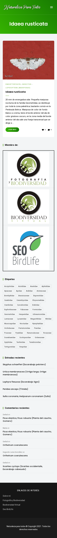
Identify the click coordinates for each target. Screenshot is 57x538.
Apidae (19, 291)
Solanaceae (39, 337)
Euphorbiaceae (10, 309)
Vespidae (23, 346)
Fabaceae (24, 309)
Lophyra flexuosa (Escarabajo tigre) (21, 381)
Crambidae (8, 305)
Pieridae (37, 328)
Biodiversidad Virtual (11, 504)
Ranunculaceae (33, 333)
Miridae (48, 318)
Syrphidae (8, 342)
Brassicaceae (23, 295)
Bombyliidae (9, 295)
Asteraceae (41, 291)
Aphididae (46, 286)
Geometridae (9, 314)
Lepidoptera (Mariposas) (18, 88)
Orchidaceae (9, 328)
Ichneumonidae (39, 314)
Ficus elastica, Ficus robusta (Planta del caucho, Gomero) (27, 419)
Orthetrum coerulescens (15, 445)
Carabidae (8, 300)
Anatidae (33, 286)
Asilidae (29, 291)
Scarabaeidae (9, 337)
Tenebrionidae (35, 342)
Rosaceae (47, 333)
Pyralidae (19, 333)
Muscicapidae (10, 323)
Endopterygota (13, 84)
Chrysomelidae (38, 300)
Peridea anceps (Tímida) (15, 389)
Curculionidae (22, 305)
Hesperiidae (24, 314)
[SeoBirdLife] (28, 248)
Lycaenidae (21, 318)
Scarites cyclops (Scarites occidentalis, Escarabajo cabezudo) (23, 468)
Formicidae (37, 309)
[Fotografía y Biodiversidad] (28, 169)
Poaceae (7, 333)
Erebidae (35, 305)
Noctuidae (24, 323)
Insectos (26, 84)
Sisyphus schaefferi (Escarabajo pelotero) (24, 364)
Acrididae (22, 286)
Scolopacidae (25, 337)
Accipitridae (9, 286)
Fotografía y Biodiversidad (14, 500)
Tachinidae (20, 342)
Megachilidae (35, 318)
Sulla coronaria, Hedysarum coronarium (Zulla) (27, 396)
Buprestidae (38, 295)
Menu (51, 7)
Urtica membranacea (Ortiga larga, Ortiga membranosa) (24, 373)
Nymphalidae (37, 323)
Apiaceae (8, 291)
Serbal (5, 414)
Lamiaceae (8, 318)
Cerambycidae (22, 300)
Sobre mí (7, 496)
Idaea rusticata (16, 91)
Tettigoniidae (9, 346)
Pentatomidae (24, 328)
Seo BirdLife (8, 509)
